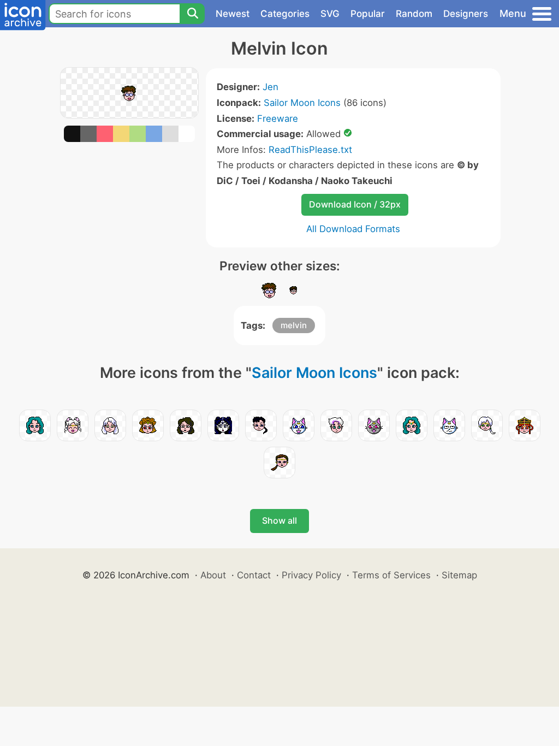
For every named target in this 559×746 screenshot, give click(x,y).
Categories (285, 13)
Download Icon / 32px (355, 204)
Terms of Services (391, 575)
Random (414, 13)
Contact (254, 575)
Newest (232, 13)
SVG (330, 13)
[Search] (192, 13)
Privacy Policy (311, 575)
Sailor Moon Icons (302, 102)
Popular (367, 13)
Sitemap (459, 575)
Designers (465, 13)
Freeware (277, 118)
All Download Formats (353, 228)
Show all (279, 520)
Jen (270, 86)
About (213, 575)
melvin (294, 325)
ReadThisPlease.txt (310, 149)
